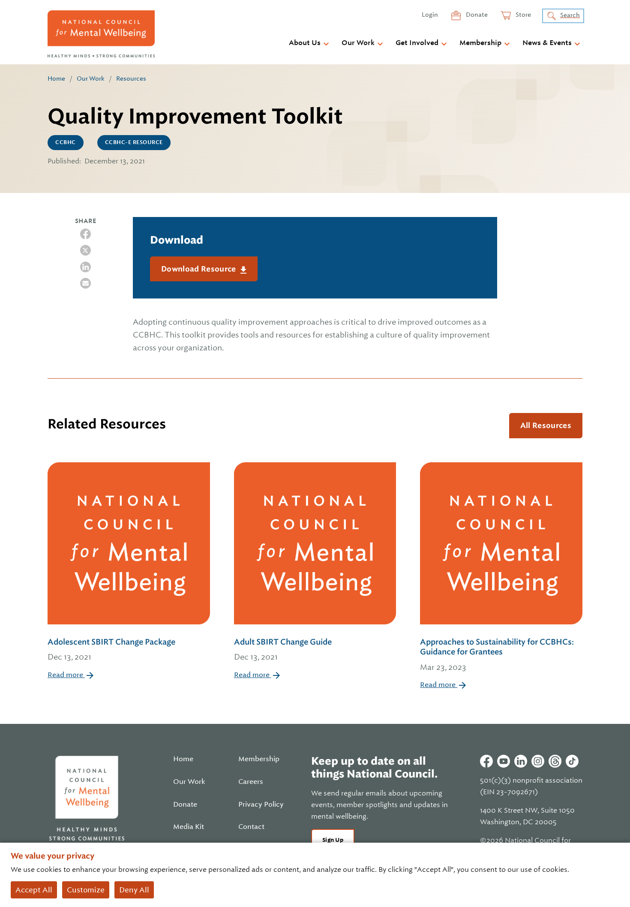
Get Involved (417, 43)
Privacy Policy (261, 804)
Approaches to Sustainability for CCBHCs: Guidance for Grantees (497, 654)
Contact (251, 827)
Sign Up (332, 840)
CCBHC (65, 142)
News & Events (547, 43)
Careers (250, 781)
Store (522, 14)
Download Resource (199, 269)
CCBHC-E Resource (134, 142)
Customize (86, 890)
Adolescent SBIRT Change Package (111, 649)
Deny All (134, 890)
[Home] (101, 33)
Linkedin (520, 761)
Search (570, 15)
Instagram (537, 761)
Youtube (503, 761)
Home (56, 78)
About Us (305, 43)
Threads (555, 761)
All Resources (545, 425)
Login (430, 14)
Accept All (33, 890)
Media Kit (188, 827)
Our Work (358, 43)
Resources (131, 78)
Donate (476, 14)
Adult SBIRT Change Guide (283, 649)
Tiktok (572, 761)
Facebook (486, 761)
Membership (480, 43)
